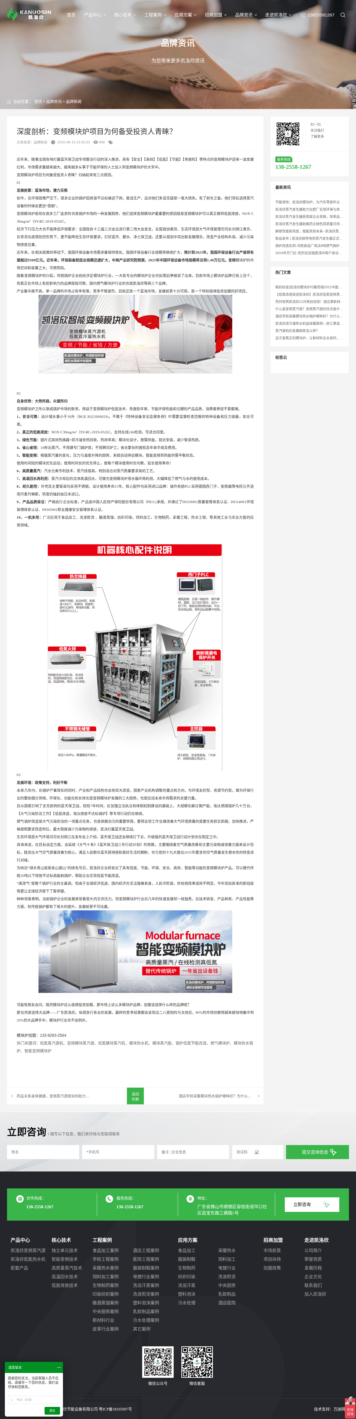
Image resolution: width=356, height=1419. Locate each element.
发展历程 (313, 1268)
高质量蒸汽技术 (67, 1268)
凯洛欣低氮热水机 (28, 1259)
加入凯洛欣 (315, 1294)
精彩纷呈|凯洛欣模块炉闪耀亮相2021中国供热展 (311, 287)
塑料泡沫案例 (146, 1303)
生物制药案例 (106, 1285)
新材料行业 (103, 1320)
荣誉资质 (313, 1259)
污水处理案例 (146, 1320)
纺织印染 (186, 1276)
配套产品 (19, 1268)
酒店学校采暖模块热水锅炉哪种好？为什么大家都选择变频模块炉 (221, 1096)
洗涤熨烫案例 (146, 1294)
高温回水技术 (65, 1276)
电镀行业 (227, 1268)
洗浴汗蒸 (186, 1285)
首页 (71, 15)
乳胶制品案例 (146, 1311)
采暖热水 (227, 1250)
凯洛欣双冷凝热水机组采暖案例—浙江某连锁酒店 (312, 323)
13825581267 (321, 15)
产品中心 (92, 15)
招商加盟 (213, 15)
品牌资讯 (244, 15)
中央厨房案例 (106, 1311)
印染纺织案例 (106, 1294)
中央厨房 (227, 1285)
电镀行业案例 (146, 1276)
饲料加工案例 (106, 1276)
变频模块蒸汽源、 (82, 1043)
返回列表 (135, 1096)
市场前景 (272, 1250)
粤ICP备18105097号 (115, 1409)
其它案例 (141, 1329)
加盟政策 (272, 1268)
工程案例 (153, 15)
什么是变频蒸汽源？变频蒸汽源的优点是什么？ (311, 309)
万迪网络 (341, 1409)
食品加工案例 (106, 1250)
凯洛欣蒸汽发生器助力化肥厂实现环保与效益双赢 (312, 209)
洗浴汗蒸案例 (146, 1285)
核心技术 (123, 15)
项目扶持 (272, 1259)
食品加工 (186, 1250)
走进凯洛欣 (276, 15)
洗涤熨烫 (227, 1276)
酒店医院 (227, 1303)
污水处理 (186, 1303)
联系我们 (313, 1285)
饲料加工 (227, 1259)
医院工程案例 (146, 1259)
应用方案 (183, 15)
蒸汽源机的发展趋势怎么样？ (297, 331)
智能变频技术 (65, 1259)
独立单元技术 (65, 1250)
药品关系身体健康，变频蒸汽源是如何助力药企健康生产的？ (54, 1096)
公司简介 (313, 1250)
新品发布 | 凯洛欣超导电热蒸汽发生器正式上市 (310, 238)
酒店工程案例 (146, 1250)
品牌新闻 (73, 102)
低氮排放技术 (65, 1285)
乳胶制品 (227, 1294)
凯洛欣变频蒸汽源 (28, 1250)
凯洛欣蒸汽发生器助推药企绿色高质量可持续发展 (312, 224)
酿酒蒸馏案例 (106, 1303)
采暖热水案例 (106, 1268)
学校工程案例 (106, 1259)
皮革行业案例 (106, 1329)
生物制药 (186, 1268)
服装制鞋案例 (146, 1268)
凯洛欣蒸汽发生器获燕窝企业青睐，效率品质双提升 (314, 216)
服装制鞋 (186, 1259)
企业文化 (313, 1276)
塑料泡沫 (186, 1294)
